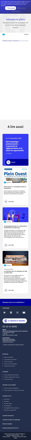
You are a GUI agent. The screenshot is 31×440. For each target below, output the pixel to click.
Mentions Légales (6, 436)
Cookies (15, 438)
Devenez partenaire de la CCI (10, 428)
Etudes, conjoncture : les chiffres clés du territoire (14, 390)
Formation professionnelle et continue (11, 377)
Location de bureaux (8, 415)
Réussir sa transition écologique (10, 363)
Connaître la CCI (7, 396)
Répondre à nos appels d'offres (10, 410)
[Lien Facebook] (6, 312)
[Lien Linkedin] (12, 312)
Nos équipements (7, 405)
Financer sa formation (8, 379)
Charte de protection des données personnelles (14, 434)
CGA (22, 435)
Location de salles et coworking (11, 419)
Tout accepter (11, 8)
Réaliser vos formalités (8, 357)
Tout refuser (22, 8)
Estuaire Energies (7, 424)
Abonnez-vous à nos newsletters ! (14, 302)
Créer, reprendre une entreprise (10, 359)
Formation (5, 371)
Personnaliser (16, 11)
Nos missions (7, 399)
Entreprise (5, 354)
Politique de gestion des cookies (19, 436)
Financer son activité (8, 361)
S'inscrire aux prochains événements (11, 388)
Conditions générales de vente (12, 435)
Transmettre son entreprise (9, 366)
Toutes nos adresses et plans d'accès (13, 344)
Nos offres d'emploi (8, 403)
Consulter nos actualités (9, 385)
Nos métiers (6, 401)
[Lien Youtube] (25, 312)
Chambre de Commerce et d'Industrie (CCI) (11, 40)
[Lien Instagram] (18, 312)
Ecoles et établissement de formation (11, 374)
